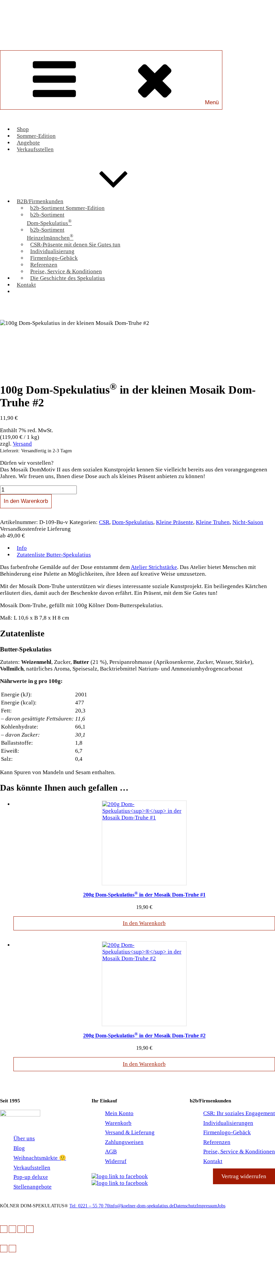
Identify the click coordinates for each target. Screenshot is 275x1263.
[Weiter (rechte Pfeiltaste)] (12, 1248)
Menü (212, 102)
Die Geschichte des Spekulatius (67, 278)
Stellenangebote (32, 1187)
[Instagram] (120, 1183)
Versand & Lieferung (130, 1132)
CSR (104, 522)
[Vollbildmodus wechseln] (12, 1229)
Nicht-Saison (247, 522)
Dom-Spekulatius (132, 522)
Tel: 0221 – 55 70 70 (89, 1205)
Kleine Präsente (174, 522)
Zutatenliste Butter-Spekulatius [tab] (54, 555)
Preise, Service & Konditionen (239, 1151)
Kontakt (26, 285)
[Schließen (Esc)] (30, 1229)
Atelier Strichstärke (154, 567)
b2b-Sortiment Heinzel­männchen (50, 234)
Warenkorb (144, 304)
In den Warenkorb (26, 501)
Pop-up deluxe (30, 1177)
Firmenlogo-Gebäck (227, 1132)
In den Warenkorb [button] (144, 923)
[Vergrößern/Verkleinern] (3, 1229)
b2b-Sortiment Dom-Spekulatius (49, 219)
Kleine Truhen (213, 522)
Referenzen (216, 1142)
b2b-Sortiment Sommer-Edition (67, 208)
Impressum (207, 1205)
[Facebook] (123, 1176)
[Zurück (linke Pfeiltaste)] (3, 1248)
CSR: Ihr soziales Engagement (239, 1113)
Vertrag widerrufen (243, 1176)
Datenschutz (185, 1205)
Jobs (221, 1205)
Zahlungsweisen (124, 1142)
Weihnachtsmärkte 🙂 (39, 1158)
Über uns (24, 1138)
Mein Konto (119, 1113)
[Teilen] (21, 1229)
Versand (22, 444)
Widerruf (115, 1161)
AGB (111, 1151)
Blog (19, 1148)
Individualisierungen (228, 1123)
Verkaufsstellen (35, 149)
